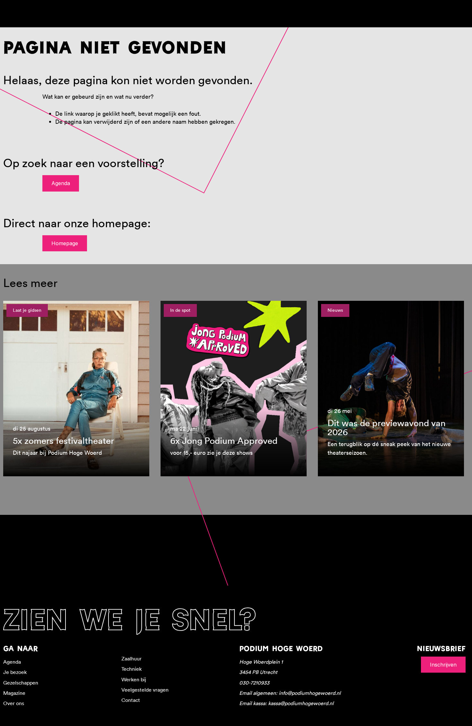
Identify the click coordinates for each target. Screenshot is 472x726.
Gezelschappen (20, 682)
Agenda (60, 183)
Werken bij (133, 679)
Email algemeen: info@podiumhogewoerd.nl (290, 693)
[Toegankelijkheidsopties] (462, 9)
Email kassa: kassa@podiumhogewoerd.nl (286, 703)
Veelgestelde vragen (145, 689)
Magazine (14, 693)
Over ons (13, 703)
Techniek (131, 669)
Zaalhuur (131, 658)
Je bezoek (15, 672)
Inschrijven (443, 664)
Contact (130, 700)
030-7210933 (254, 682)
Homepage (64, 243)
